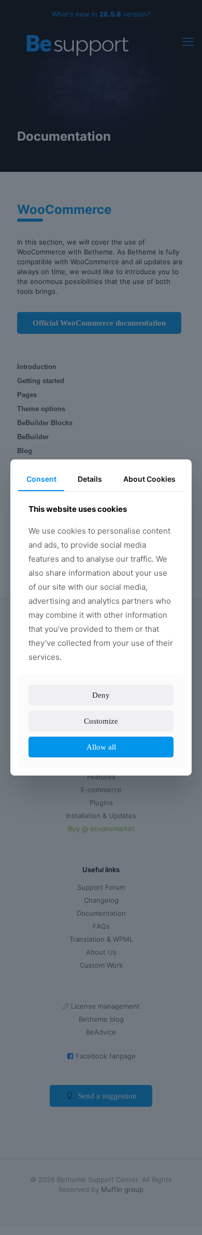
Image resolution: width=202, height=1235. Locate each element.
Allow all (101, 754)
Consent (41, 472)
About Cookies (149, 472)
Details (89, 472)
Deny (101, 702)
